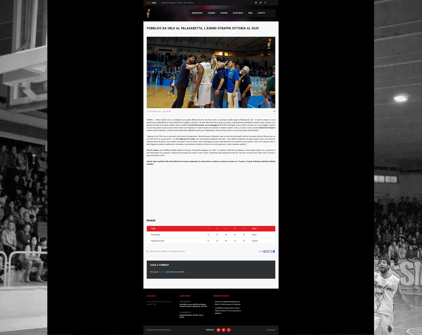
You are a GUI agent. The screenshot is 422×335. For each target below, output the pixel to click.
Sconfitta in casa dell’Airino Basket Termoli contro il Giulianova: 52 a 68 (193, 305)
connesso (162, 272)
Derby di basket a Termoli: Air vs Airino (191, 316)
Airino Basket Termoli (158, 251)
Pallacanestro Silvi (176, 251)
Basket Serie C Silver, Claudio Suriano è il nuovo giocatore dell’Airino (228, 310)
